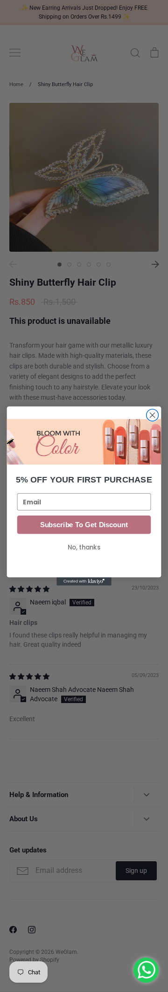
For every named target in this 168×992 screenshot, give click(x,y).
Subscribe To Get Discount (84, 525)
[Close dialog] (153, 415)
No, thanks (84, 547)
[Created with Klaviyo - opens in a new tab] (84, 581)
